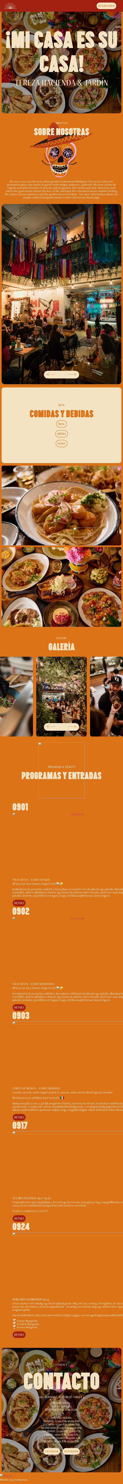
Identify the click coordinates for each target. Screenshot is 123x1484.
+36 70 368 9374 (62, 1406)
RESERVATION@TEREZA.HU (61, 1410)
